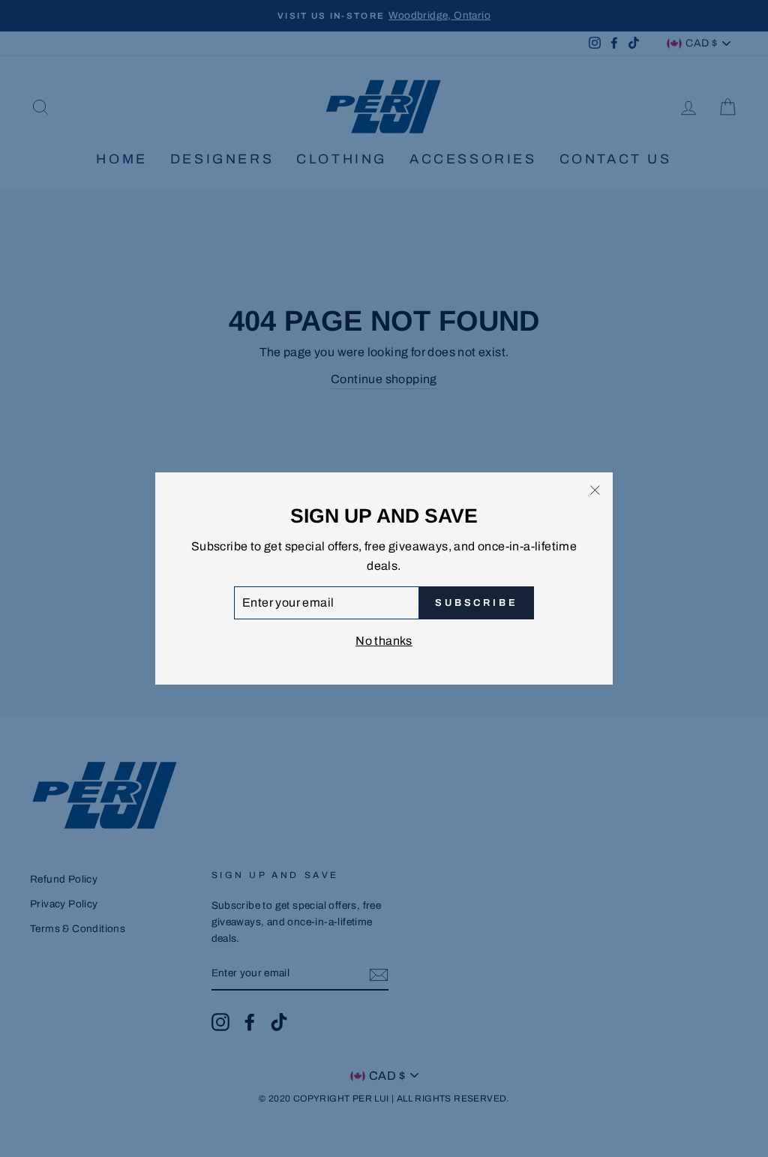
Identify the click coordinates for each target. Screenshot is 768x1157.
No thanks (384, 640)
